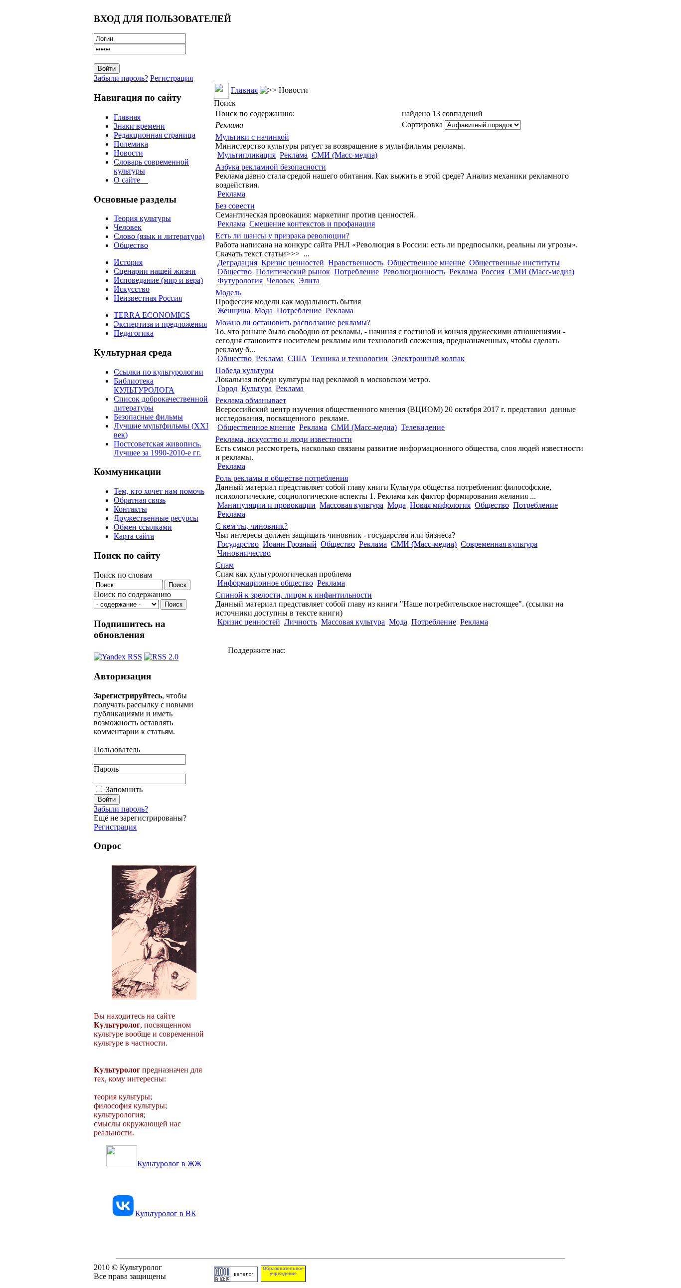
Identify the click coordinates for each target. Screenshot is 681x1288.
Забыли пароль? (121, 78)
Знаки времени (139, 126)
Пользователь (117, 749)
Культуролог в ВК (165, 1213)
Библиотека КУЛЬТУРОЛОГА (144, 385)
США (297, 358)
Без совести (235, 206)
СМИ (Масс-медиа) (344, 155)
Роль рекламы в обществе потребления (281, 478)
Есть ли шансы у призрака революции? (282, 235)
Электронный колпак (428, 358)
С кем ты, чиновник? (251, 526)
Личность (300, 622)
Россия (493, 271)
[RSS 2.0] (161, 654)
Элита (309, 280)
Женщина (233, 310)
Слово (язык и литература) (159, 236)
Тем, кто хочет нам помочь (159, 491)
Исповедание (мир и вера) (158, 280)
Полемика (131, 144)
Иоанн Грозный (290, 544)
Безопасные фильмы (148, 417)
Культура (256, 388)
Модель (228, 292)
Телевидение (423, 427)
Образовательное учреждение (283, 1271)
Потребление (356, 271)
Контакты (130, 509)
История (128, 262)
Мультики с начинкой (252, 137)
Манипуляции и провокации (266, 505)
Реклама (294, 155)
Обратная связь (140, 500)
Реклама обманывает (250, 400)
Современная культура (499, 544)
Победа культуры (244, 370)
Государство (238, 544)
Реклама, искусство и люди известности (283, 439)
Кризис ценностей (292, 262)
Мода (263, 310)
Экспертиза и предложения (160, 324)
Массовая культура (351, 505)
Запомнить (124, 789)
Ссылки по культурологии (158, 372)
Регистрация (171, 78)
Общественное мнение (426, 262)
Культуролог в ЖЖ (169, 1163)
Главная (127, 117)
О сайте (131, 180)
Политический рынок (293, 271)
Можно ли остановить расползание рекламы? (292, 322)
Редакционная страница (154, 135)
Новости (128, 153)
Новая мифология (440, 505)
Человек (128, 227)
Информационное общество (265, 583)
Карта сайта (134, 536)
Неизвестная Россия (148, 298)
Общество (131, 245)
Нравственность (355, 262)
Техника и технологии (349, 358)
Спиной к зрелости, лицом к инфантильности (293, 595)
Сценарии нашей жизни (155, 271)
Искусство (132, 289)
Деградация (237, 262)
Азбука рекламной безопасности (270, 167)
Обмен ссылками (143, 527)
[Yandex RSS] (118, 654)
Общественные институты (514, 262)
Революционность (414, 271)
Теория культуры (142, 218)
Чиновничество (244, 553)
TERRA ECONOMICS (152, 315)
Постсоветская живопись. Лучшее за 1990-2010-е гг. (157, 448)
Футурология (240, 280)
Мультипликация (246, 155)
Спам (224, 565)
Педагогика (134, 333)
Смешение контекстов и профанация (312, 223)
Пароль (106, 769)
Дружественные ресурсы (156, 518)
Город (227, 388)
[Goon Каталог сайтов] (236, 1279)
